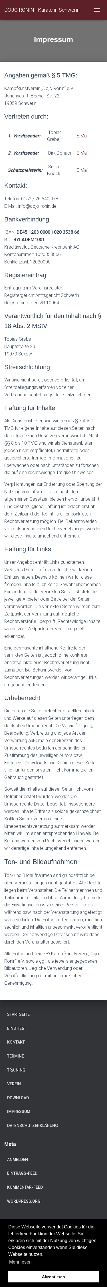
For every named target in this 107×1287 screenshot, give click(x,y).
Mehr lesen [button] (20, 1262)
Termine (15, 1056)
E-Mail (82, 136)
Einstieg (16, 1028)
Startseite (18, 1014)
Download (18, 1098)
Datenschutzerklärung (32, 1125)
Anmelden (17, 1159)
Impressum (18, 1111)
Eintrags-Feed (22, 1173)
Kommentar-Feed (25, 1187)
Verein (14, 1084)
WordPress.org (24, 1201)
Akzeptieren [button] (53, 1276)
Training (16, 1070)
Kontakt (16, 1042)
